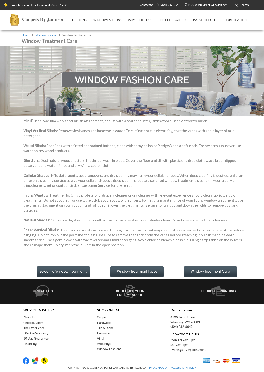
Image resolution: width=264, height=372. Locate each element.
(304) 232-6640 (181, 326)
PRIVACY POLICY (158, 367)
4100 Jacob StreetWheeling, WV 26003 (185, 319)
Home (25, 35)
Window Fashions (46, 35)
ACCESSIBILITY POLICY (183, 367)
